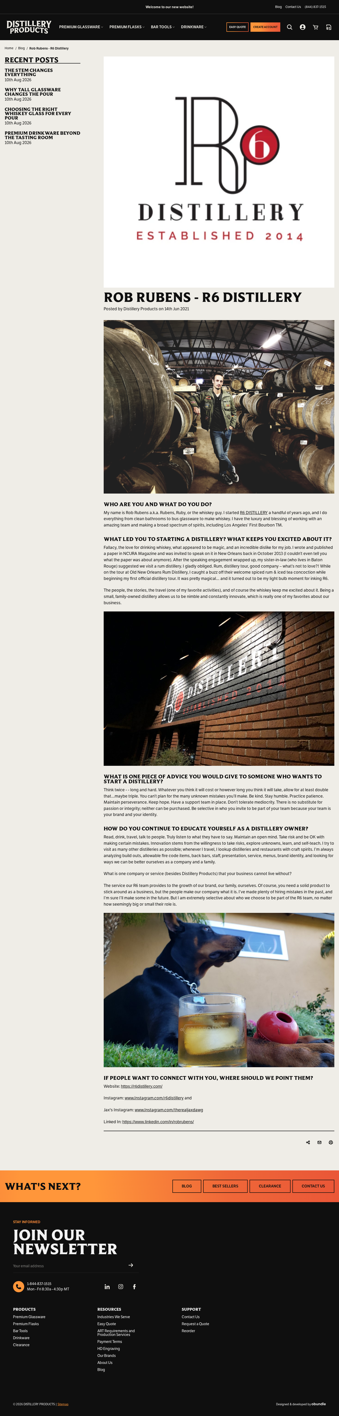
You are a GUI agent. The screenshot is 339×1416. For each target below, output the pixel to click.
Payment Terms (109, 1342)
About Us (105, 1363)
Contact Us (293, 7)
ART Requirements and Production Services (116, 1333)
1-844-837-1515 (39, 1284)
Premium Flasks (26, 1324)
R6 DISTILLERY (254, 512)
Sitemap (63, 1404)
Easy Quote (106, 1324)
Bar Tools (20, 1331)
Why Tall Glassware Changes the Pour (33, 92)
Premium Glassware (29, 1317)
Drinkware (21, 1338)
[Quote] (328, 27)
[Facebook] (134, 1286)
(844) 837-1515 (315, 7)
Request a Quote (195, 1324)
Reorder (188, 1331)
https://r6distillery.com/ (141, 1086)
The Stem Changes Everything (29, 72)
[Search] (289, 27)
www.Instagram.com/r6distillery (154, 1098)
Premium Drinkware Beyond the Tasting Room (42, 135)
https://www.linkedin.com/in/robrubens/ (158, 1121)
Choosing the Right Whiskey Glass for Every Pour (38, 113)
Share (309, 1142)
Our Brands (106, 1356)
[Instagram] (120, 1286)
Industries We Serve (113, 1317)
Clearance (21, 1345)
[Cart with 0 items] (315, 27)
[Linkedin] (107, 1286)
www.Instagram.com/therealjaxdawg (169, 1109)
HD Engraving (108, 1349)
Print (331, 1142)
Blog (278, 7)
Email (320, 1142)
